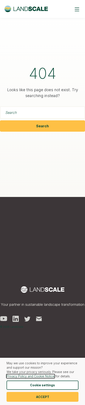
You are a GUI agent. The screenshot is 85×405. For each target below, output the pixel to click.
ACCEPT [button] (42, 397)
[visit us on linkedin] (15, 318)
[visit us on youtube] (3, 318)
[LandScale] (26, 9)
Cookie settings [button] (42, 385)
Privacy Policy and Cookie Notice (30, 376)
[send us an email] (39, 318)
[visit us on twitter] (27, 318)
